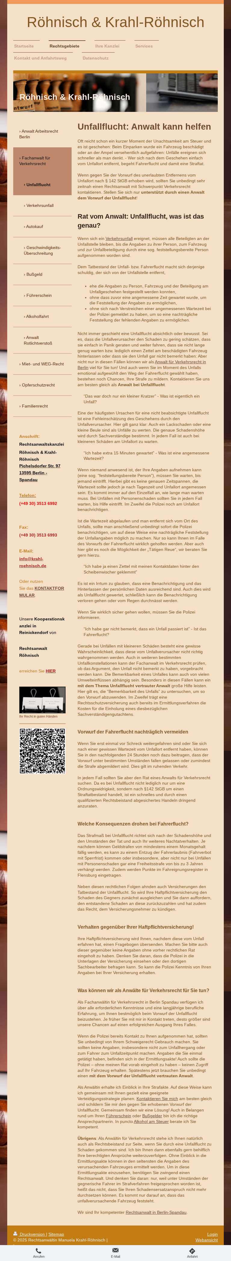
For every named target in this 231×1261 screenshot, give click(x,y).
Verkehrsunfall (119, 238)
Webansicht (207, 1240)
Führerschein (118, 1115)
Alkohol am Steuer (151, 1121)
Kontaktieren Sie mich (157, 1098)
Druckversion (32, 1234)
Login (212, 1234)
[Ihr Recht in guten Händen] (42, 700)
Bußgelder (152, 1115)
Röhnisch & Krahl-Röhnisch (116, 22)
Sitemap (56, 1234)
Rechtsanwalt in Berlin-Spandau (156, 1212)
